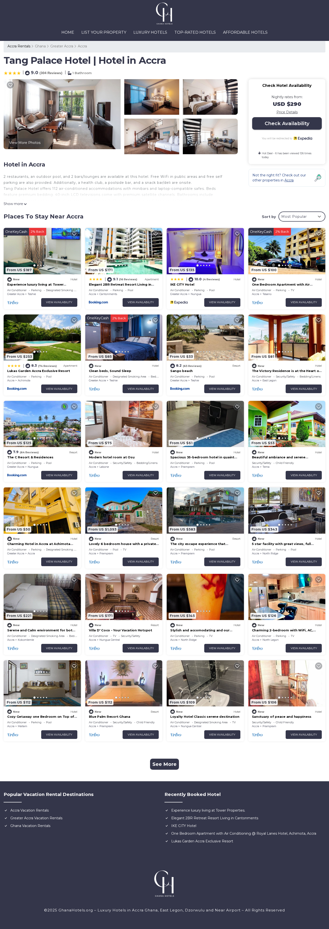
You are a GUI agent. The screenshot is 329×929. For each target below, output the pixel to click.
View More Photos (24, 143)
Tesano (267, 294)
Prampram (188, 466)
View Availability (59, 302)
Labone (104, 466)
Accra (82, 46)
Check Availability (287, 123)
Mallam (22, 726)
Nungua (196, 294)
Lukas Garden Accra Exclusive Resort (38, 371)
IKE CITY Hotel (182, 284)
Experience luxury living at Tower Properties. (208, 810)
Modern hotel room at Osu (112, 457)
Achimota (24, 380)
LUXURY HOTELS (150, 32)
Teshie (32, 294)
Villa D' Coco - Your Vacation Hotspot (120, 630)
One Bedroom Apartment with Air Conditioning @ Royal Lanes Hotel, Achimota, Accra (243, 833)
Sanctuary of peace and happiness (282, 716)
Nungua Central (109, 639)
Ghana (40, 46)
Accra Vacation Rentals (29, 810)
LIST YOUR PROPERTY (103, 32)
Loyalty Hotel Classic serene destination (204, 716)
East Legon (269, 380)
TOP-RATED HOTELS (195, 32)
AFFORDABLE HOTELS (245, 32)
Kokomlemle (26, 639)
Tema (266, 466)
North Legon (271, 639)
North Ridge (270, 553)
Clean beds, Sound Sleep (110, 371)
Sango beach (181, 371)
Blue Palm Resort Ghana (109, 716)
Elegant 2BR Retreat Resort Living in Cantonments (214, 818)
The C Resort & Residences (30, 457)
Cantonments (108, 294)
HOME (67, 32)
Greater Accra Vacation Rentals (36, 818)
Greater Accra (61, 46)
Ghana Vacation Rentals (30, 826)
